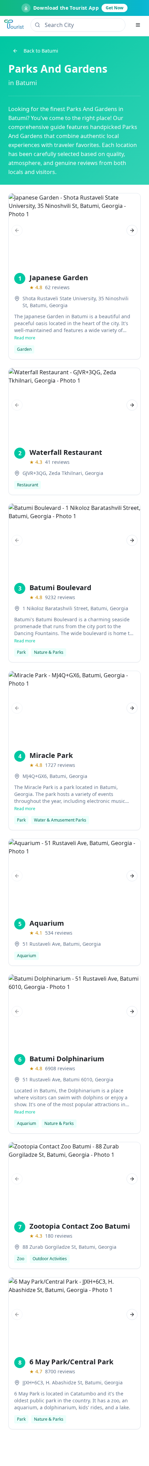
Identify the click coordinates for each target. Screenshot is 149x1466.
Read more (24, 338)
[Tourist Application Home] (14, 24)
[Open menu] (138, 25)
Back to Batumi (41, 50)
